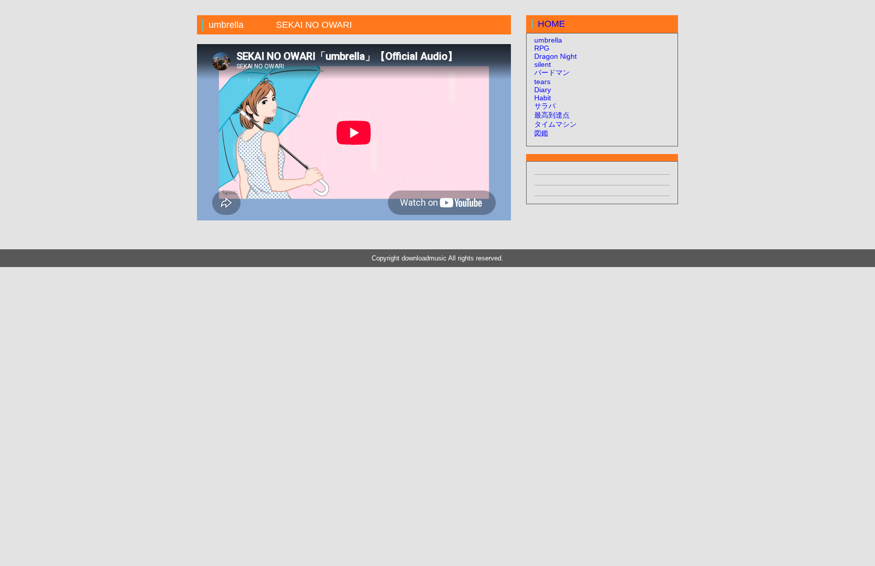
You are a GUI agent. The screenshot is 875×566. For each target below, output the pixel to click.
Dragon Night (555, 56)
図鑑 (541, 133)
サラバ (544, 106)
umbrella (548, 40)
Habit (542, 98)
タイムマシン (555, 124)
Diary (542, 90)
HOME (551, 24)
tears (542, 82)
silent (542, 64)
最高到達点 (552, 115)
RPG (541, 48)
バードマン (552, 72)
